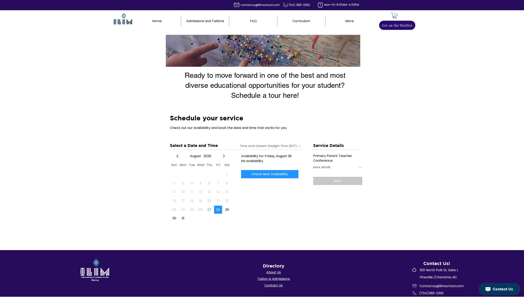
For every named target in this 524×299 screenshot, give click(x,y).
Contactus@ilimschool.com (441, 286)
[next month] (223, 156)
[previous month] (177, 156)
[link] (394, 15)
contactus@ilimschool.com (260, 5)
